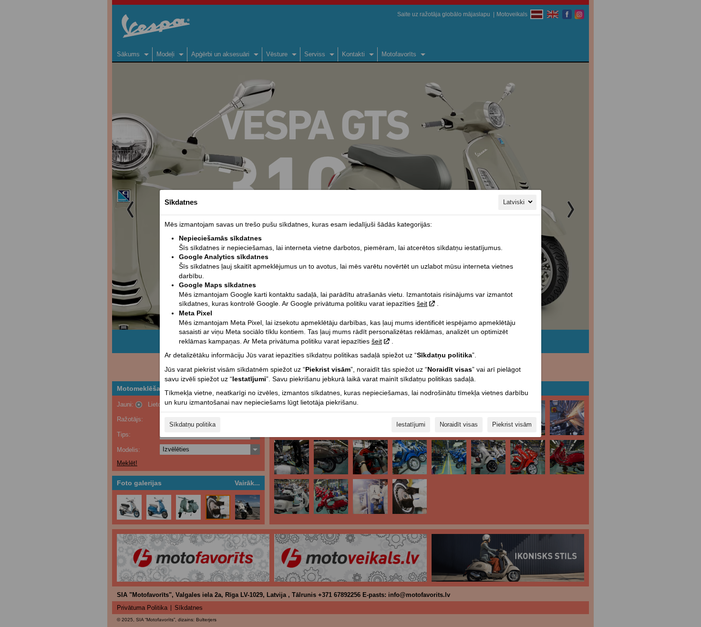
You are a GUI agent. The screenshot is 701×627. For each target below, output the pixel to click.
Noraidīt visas (459, 424)
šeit (422, 303)
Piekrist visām (512, 424)
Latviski (514, 202)
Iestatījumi (410, 424)
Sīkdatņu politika (192, 424)
